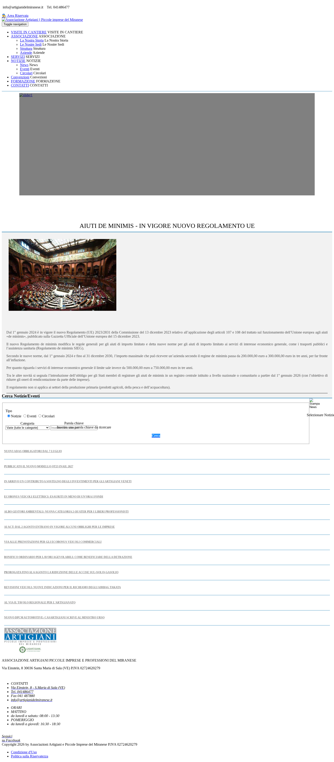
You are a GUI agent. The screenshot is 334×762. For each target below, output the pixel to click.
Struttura (26, 48)
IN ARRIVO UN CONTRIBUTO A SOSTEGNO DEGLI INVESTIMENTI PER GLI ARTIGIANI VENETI (68, 481)
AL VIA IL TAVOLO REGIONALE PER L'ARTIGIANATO (39, 602)
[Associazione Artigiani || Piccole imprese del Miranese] (42, 20)
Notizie (16, 416)
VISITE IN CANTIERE (29, 32)
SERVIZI (18, 57)
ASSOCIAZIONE (24, 36)
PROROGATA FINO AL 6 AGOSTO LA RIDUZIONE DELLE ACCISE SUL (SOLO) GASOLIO (61, 572)
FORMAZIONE (23, 81)
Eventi (24, 69)
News (24, 65)
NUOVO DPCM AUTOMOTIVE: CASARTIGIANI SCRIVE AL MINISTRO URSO (54, 617)
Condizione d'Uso (24, 752)
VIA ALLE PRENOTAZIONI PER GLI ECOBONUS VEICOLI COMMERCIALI (53, 541)
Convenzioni (20, 77)
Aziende (26, 53)
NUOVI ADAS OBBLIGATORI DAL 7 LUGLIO (33, 451)
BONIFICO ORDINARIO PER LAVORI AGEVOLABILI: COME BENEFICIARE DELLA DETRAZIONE (68, 557)
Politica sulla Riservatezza (29, 756)
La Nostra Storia (32, 40)
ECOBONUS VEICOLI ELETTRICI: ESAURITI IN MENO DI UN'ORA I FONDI (53, 496)
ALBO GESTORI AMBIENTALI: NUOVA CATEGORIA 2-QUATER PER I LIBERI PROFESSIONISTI (66, 511)
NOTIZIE (18, 61)
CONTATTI (20, 85)
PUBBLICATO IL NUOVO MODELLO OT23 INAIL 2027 (38, 466)
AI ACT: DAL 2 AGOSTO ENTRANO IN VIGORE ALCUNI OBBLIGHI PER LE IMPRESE (59, 526)
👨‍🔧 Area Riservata (15, 15)
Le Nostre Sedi (31, 44)
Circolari (26, 73)
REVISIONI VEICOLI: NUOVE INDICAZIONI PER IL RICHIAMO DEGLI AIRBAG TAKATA (62, 587)
